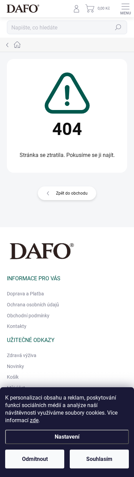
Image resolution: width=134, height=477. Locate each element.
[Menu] (125, 8)
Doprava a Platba (25, 293)
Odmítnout (35, 459)
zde (34, 420)
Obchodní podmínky (28, 315)
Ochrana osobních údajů (33, 304)
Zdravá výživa (21, 355)
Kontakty (16, 326)
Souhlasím (99, 459)
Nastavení (67, 436)
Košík (13, 377)
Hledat (118, 27)
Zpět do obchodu (72, 193)
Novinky (15, 366)
